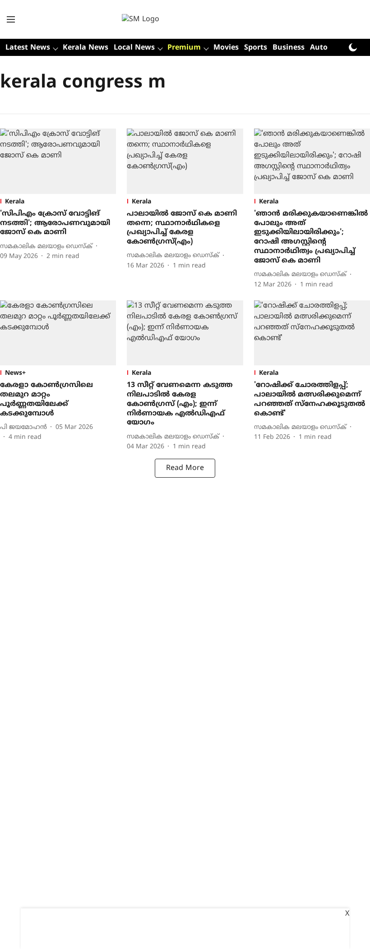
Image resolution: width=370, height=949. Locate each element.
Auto (319, 47)
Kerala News (85, 47)
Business (289, 47)
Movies (226, 47)
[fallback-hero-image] (58, 161)
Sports (255, 47)
